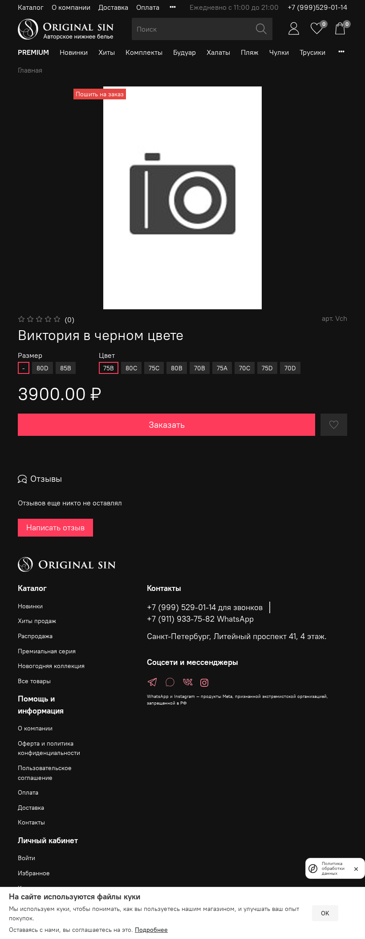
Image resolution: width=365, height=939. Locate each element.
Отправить (53, 536)
